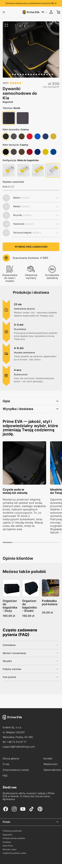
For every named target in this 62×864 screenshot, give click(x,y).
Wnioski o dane (10, 849)
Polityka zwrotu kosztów (14, 838)
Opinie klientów (52, 769)
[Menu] (4, 12)
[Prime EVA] (31, 720)
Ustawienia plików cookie (14, 853)
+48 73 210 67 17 (16, 741)
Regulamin (7, 835)
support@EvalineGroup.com (19, 746)
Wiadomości (50, 764)
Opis (6, 401)
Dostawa (7, 842)
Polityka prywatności (12, 831)
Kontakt (47, 758)
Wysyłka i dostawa (18, 409)
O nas (6, 764)
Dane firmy (8, 846)
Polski (6, 821)
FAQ (5, 775)
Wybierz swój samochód (31, 246)
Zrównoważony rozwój (16, 769)
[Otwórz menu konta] (51, 12)
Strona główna (11, 758)
